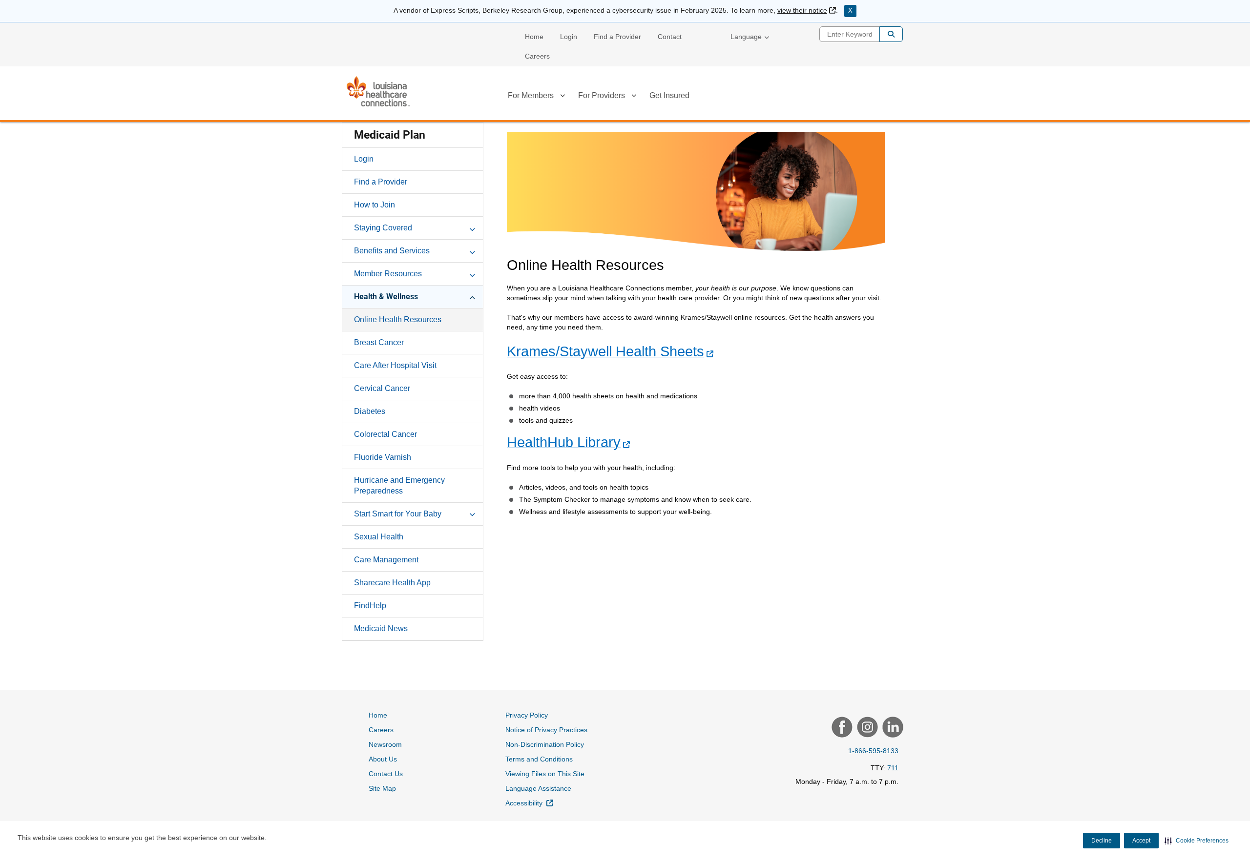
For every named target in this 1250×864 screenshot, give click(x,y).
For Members (531, 95)
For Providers (601, 95)
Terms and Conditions (539, 759)
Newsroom (385, 744)
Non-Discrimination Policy (544, 744)
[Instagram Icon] (866, 728)
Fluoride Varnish (382, 457)
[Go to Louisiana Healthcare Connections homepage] (378, 91)
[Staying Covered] (472, 227)
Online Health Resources (397, 319)
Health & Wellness (386, 296)
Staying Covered (383, 228)
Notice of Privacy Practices (546, 730)
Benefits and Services (392, 251)
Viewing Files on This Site (544, 774)
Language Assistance (538, 788)
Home (534, 37)
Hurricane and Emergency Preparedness (399, 485)
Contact (670, 37)
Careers (537, 56)
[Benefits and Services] (472, 250)
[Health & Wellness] (472, 296)
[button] (1196, 840)
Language (746, 37)
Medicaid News (381, 628)
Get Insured (669, 95)
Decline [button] (1101, 840)
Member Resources (388, 273)
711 (892, 768)
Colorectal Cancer (385, 434)
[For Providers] (634, 97)
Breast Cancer (379, 342)
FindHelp (370, 605)
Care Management (386, 559)
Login (568, 37)
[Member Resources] (472, 273)
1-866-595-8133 (873, 751)
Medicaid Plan (389, 135)
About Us (383, 759)
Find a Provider (617, 37)
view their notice (806, 10)
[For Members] (562, 97)
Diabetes (369, 411)
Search (891, 34)
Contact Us (386, 774)
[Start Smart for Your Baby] (472, 513)
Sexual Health (378, 537)
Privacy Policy (526, 715)
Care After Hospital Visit (395, 365)
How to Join (374, 205)
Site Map (382, 788)
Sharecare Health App (392, 582)
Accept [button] (1141, 840)
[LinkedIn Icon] (891, 728)
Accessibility (529, 803)
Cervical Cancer (382, 388)
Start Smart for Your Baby (397, 514)
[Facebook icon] (841, 728)
